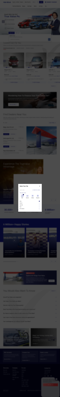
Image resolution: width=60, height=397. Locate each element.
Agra (20, 206)
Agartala (21, 204)
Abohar (21, 203)
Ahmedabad (22, 208)
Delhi (20, 201)
